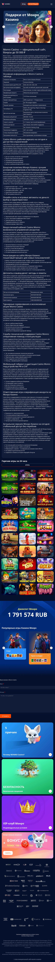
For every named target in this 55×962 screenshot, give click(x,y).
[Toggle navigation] (51, 4)
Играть (27, 465)
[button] (3, 648)
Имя (1, 684)
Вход (24, 4)
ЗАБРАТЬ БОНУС (12, 39)
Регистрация (33, 4)
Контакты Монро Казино (27, 936)
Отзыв (2, 692)
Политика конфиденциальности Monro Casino (27, 934)
